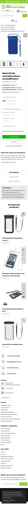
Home (2, 25)
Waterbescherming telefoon (8, 29)
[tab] (14, 172)
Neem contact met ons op (8, 162)
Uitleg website (4, 410)
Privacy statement (5, 461)
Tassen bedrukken (5, 431)
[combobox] (12, 15)
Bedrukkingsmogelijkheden (8, 412)
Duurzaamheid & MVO (6, 421)
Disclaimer (3, 463)
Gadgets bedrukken (6, 435)
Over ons (3, 452)
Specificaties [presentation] (14, 177)
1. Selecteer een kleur (9, 97)
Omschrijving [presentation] (14, 172)
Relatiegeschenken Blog (7, 456)
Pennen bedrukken (5, 428)
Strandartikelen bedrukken (7, 27)
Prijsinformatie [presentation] (13, 181)
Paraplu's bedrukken (6, 442)
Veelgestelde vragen (6, 405)
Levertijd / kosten (5, 407)
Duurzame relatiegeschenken (8, 433)
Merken (3, 444)
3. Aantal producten (8, 126)
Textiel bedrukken (5, 440)
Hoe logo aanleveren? (6, 416)
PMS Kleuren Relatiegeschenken (9, 414)
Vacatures (3, 454)
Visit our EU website (6, 468)
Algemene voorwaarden (7, 465)
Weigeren (13, 500)
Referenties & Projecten (7, 459)
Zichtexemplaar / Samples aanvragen (10, 419)
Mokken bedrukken (5, 438)
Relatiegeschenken (10, 25)
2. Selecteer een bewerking (11, 109)
